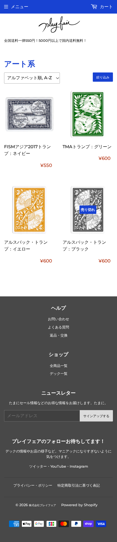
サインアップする (96, 416)
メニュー (19, 6)
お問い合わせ (58, 319)
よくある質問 (58, 327)
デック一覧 (58, 374)
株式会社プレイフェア (42, 505)
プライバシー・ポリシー (32, 485)
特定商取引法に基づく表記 (78, 485)
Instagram (79, 466)
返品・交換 (58, 335)
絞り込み (102, 77)
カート (106, 6)
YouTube (58, 466)
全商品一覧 (58, 366)
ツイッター (38, 466)
